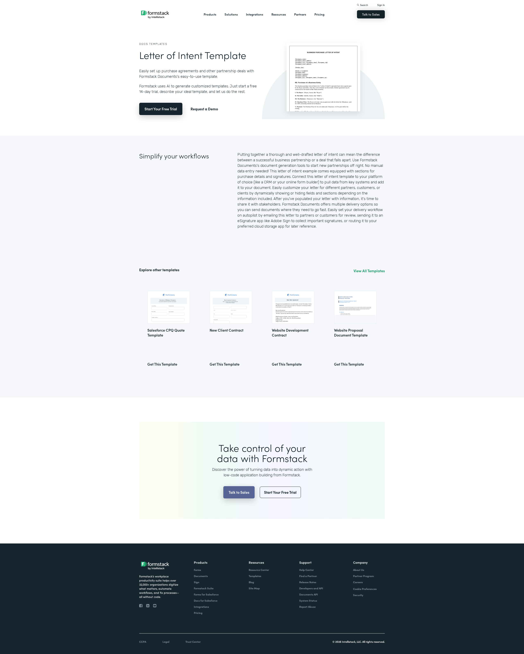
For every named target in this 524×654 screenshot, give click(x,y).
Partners (300, 14)
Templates (158, 43)
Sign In (381, 5)
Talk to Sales (371, 14)
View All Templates (369, 270)
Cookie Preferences (365, 589)
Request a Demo (204, 108)
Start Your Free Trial (161, 108)
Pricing (319, 14)
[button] (210, 14)
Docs (143, 43)
